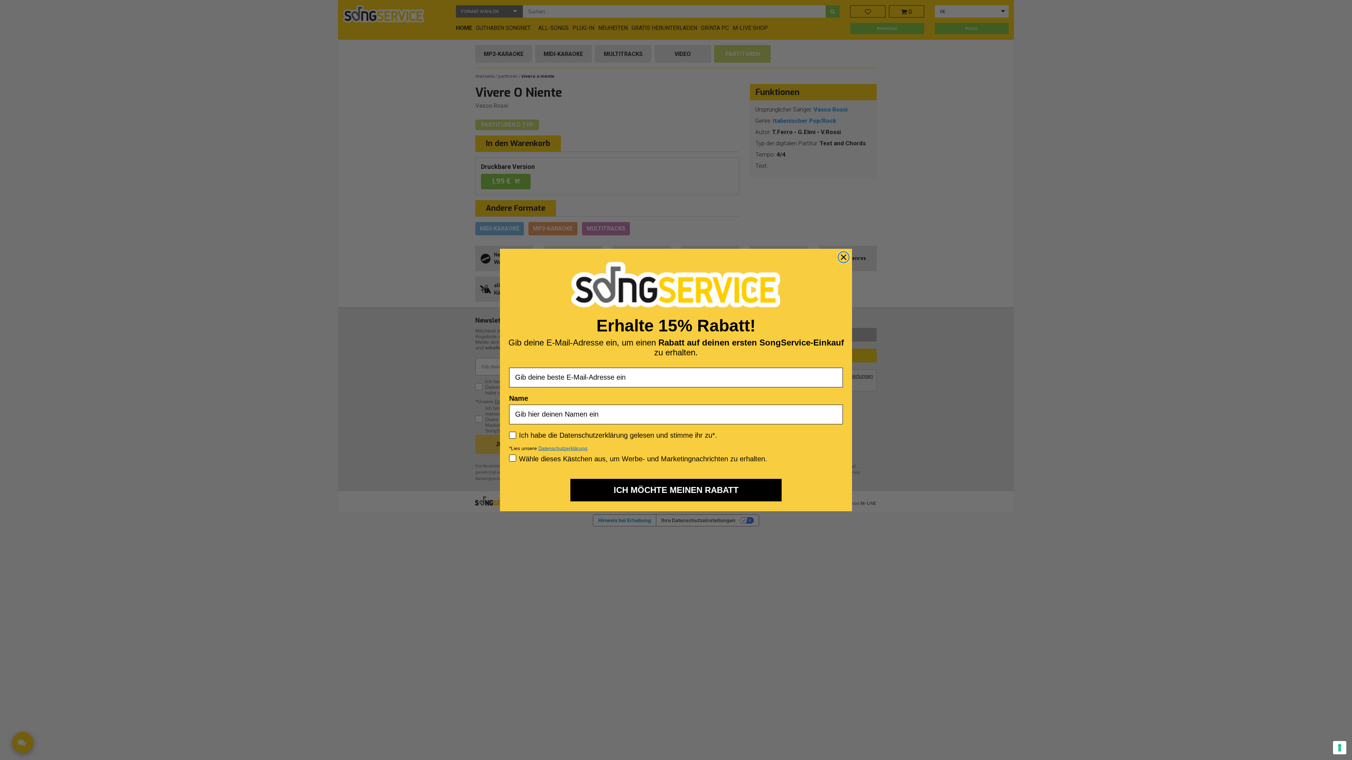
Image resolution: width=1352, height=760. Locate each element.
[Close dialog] (843, 257)
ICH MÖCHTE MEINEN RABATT (676, 490)
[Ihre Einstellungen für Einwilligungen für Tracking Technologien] (1339, 747)
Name (518, 398)
